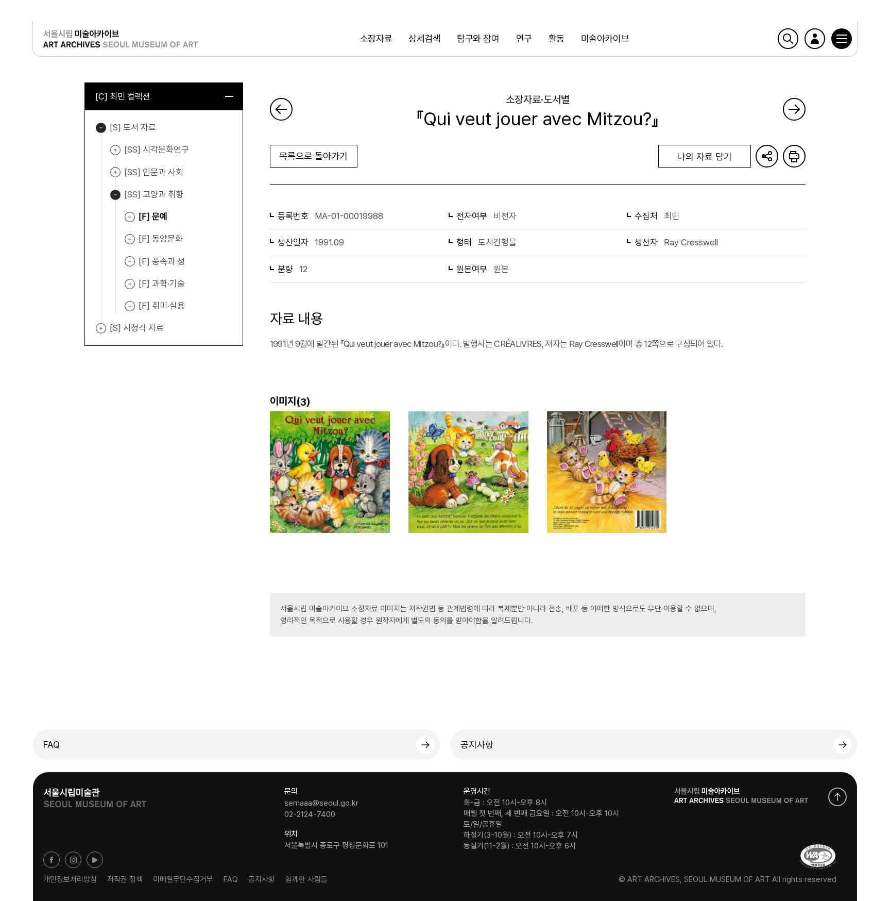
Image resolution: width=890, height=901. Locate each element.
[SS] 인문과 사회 (115, 172)
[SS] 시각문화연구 (115, 150)
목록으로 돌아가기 (313, 156)
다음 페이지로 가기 (794, 109)
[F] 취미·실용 (162, 306)
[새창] (817, 857)
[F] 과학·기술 (162, 283)
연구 (524, 38)
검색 (788, 38)
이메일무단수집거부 (183, 879)
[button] (841, 38)
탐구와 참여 (478, 38)
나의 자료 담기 (704, 156)
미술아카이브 (605, 38)
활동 (556, 38)
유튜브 (94, 859)
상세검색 (424, 38)
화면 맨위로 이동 (837, 797)
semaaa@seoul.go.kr (321, 803)
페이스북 (51, 859)
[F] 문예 (153, 216)
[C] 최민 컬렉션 (122, 96)
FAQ (51, 744)
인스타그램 (73, 859)
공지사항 (476, 744)
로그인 (815, 38)
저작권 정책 (125, 879)
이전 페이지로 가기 (281, 109)
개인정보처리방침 (70, 879)
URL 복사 (767, 156)
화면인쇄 (794, 156)
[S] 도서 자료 (101, 128)
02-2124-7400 (309, 814)
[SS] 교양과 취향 (115, 195)
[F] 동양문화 (161, 238)
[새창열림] (94, 794)
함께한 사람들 (306, 879)
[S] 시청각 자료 (101, 328)
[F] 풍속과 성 (162, 261)
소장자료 (376, 38)
